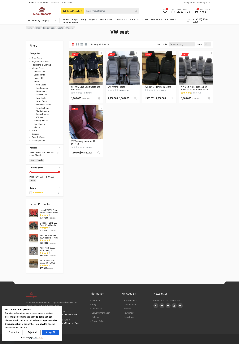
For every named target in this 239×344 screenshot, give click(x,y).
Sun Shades (39, 124)
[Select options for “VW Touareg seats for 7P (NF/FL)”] (98, 152)
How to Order (106, 19)
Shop (74, 19)
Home (66, 19)
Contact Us (121, 19)
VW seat (40, 117)
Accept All (50, 332)
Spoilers (35, 134)
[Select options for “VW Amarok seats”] (135, 98)
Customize (14, 332)
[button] (98, 98)
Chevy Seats (41, 94)
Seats (60, 28)
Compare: (189, 2)
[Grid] (73, 44)
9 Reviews (197, 93)
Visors (37, 127)
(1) (59, 193)
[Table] (86, 44)
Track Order (67, 2)
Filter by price (36, 167)
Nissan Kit (38, 78)
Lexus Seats (41, 101)
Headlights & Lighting (41, 65)
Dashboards (39, 75)
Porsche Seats (43, 108)
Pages (92, 19)
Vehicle (33, 148)
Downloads (156, 19)
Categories (34, 53)
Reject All (32, 332)
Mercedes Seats (43, 104)
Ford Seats (41, 98)
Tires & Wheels (38, 137)
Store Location (130, 300)
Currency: (203, 2)
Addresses (170, 19)
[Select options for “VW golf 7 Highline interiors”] (171, 98)
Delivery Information (101, 313)
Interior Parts (49, 28)
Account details (70, 22)
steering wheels (41, 120)
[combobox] (112, 11)
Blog (83, 19)
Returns (95, 317)
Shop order (162, 44)
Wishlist (127, 308)
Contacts (55, 2)
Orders (144, 19)
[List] (82, 44)
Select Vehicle (37, 160)
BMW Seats (41, 91)
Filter (33, 180)
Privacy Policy (98, 321)
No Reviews (87, 93)
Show (199, 44)
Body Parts (37, 58)
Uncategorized (38, 140)
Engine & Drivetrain (40, 61)
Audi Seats (41, 85)
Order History (130, 304)
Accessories (39, 71)
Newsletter (128, 313)
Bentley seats (42, 88)
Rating (32, 188)
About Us (134, 19)
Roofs (34, 130)
